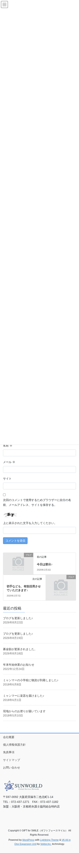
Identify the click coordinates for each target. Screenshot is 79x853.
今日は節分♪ (44, 564)
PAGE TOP (73, 823)
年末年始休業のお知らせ (18, 664)
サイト (7, 478)
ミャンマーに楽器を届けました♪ (23, 695)
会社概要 (8, 737)
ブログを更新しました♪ (18, 618)
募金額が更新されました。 (20, 649)
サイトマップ (11, 760)
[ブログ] (18, 562)
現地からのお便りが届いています (24, 711)
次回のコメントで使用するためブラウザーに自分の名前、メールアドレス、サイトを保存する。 (37, 502)
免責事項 (8, 752)
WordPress (28, 840)
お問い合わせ (11, 767)
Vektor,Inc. (45, 844)
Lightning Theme (49, 840)
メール (9, 462)
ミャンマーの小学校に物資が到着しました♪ (30, 680)
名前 (7, 445)
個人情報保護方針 (14, 744)
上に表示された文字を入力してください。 (30, 523)
